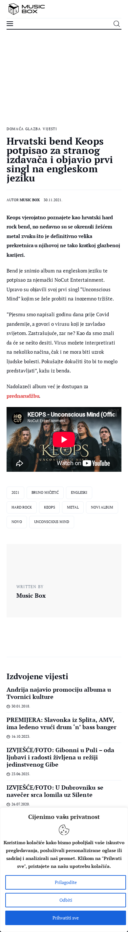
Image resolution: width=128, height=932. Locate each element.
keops (49, 507)
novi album (102, 507)
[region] (64, 869)
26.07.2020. (20, 804)
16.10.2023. (20, 736)
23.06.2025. (20, 774)
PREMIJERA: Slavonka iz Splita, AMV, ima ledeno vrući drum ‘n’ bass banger (62, 723)
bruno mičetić (45, 492)
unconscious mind (51, 521)
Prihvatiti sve (66, 918)
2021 (15, 492)
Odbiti (65, 900)
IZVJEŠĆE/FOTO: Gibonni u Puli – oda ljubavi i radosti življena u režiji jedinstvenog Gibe (60, 757)
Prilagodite (66, 882)
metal (72, 507)
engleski (79, 492)
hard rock (21, 507)
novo (16, 521)
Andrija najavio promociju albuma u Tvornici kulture (59, 693)
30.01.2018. (20, 706)
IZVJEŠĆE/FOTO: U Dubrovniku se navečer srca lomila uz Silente (55, 791)
